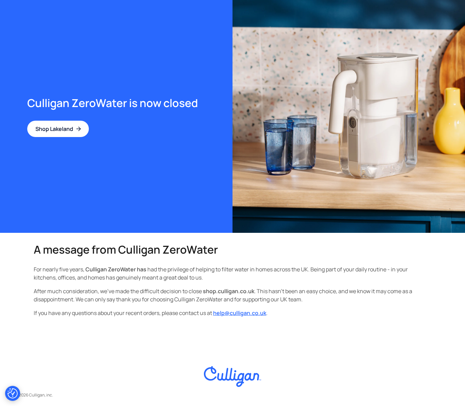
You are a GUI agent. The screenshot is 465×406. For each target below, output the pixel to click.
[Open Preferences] (12, 393)
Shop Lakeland (54, 129)
